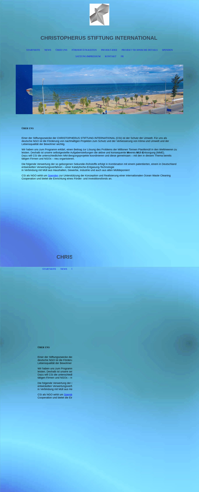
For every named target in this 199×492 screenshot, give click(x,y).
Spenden (53, 175)
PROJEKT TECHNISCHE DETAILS (140, 50)
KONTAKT (110, 56)
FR (122, 56)
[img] (99, 14)
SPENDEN (167, 50)
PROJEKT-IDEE (109, 50)
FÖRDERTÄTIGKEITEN (84, 50)
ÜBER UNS (61, 50)
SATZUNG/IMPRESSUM (88, 56)
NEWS (47, 50)
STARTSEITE (33, 50)
